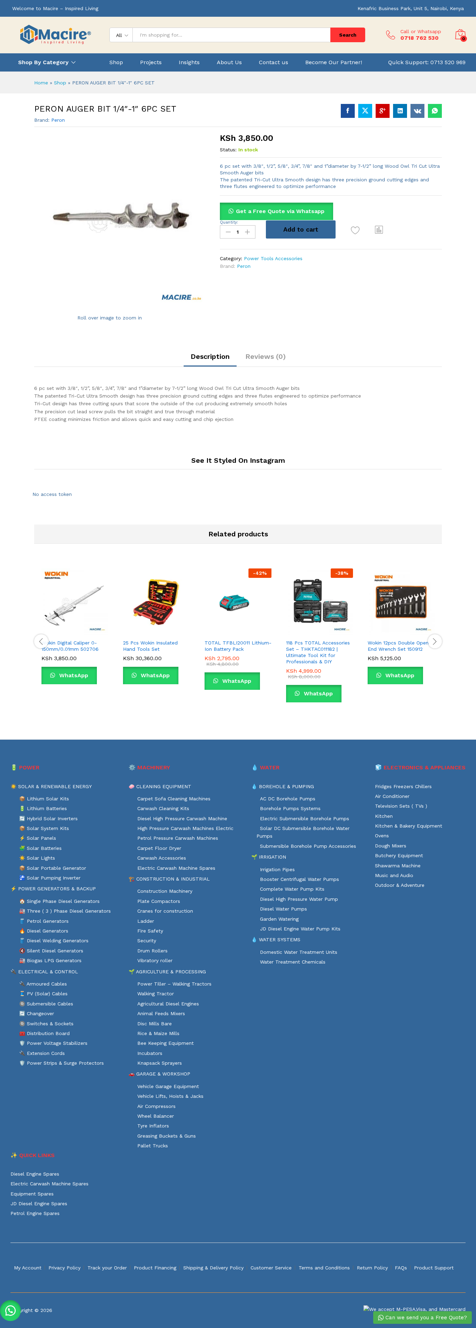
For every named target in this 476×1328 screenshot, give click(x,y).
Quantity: (229, 222)
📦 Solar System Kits (44, 828)
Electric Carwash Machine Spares (176, 868)
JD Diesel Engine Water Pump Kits (300, 928)
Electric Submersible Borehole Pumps (304, 818)
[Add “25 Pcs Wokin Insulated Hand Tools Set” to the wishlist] (163, 628)
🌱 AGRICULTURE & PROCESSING (167, 971)
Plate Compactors (158, 901)
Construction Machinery (164, 891)
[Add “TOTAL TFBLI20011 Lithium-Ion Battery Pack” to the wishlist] (244, 628)
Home (41, 82)
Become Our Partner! (333, 62)
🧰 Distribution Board (44, 1033)
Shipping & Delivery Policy (213, 1267)
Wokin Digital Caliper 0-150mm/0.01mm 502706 (70, 646)
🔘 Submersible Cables (46, 1003)
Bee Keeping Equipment (165, 1043)
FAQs (401, 1267)
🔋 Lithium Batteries (43, 808)
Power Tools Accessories (273, 258)
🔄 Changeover (36, 1013)
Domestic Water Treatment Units (298, 952)
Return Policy (372, 1267)
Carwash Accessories (161, 858)
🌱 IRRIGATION (268, 857)
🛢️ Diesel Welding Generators (54, 940)
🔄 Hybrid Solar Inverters (48, 818)
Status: (228, 149)
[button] (379, 229)
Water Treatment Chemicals (292, 962)
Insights (189, 62)
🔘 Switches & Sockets (46, 1023)
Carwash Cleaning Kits (163, 808)
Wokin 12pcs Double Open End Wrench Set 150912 (398, 646)
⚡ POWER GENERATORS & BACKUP (53, 888)
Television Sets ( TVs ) (401, 806)
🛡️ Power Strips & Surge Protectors (61, 1063)
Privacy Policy (64, 1267)
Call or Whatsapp (420, 31)
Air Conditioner (392, 796)
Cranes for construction (165, 911)
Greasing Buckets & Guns (166, 1136)
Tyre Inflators (153, 1126)
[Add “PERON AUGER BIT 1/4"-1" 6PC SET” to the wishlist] (355, 230)
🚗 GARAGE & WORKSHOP (159, 1074)
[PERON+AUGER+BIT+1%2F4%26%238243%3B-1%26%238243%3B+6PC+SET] (365, 111)
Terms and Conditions (324, 1267)
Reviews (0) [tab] (265, 356)
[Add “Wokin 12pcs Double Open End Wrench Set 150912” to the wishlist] (407, 628)
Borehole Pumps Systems (290, 808)
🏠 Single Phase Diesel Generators (59, 901)
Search (347, 35)
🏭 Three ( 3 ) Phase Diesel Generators (65, 911)
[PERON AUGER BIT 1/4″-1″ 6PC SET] (348, 111)
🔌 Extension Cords (42, 1053)
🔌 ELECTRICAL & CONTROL (44, 971)
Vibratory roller (154, 960)
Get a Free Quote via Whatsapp (280, 211)
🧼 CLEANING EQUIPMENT (160, 786)
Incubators (149, 1053)
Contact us (273, 62)
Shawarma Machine (398, 865)
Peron (58, 120)
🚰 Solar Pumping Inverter (49, 878)
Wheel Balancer (155, 1116)
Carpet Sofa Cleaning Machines (173, 798)
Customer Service (271, 1267)
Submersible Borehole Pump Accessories (308, 846)
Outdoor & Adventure (399, 885)
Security (146, 940)
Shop (116, 62)
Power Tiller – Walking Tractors (174, 984)
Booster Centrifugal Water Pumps (299, 879)
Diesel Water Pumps (283, 909)
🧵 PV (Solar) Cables (43, 993)
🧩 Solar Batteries (40, 848)
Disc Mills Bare (154, 1023)
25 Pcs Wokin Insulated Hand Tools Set (150, 646)
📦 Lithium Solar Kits (44, 798)
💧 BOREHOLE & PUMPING (282, 786)
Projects (151, 62)
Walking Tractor (155, 993)
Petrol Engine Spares (35, 1213)
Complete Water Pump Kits (292, 889)
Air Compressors (156, 1106)
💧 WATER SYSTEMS (275, 939)
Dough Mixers (390, 845)
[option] (75, 631)
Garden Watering (279, 919)
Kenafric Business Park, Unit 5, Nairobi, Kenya (411, 8)
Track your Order (107, 1267)
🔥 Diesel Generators (43, 931)
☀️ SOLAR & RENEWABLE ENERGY (51, 786)
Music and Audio (394, 875)
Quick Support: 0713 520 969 (427, 62)
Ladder (145, 921)
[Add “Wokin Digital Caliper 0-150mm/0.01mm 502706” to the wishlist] (81, 628)
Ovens (382, 835)
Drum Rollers (152, 950)
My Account (27, 1267)
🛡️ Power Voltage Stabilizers (53, 1043)
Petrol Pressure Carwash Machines (177, 838)
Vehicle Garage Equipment (168, 1086)
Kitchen (384, 816)
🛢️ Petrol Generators (44, 921)
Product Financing (155, 1267)
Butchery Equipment (399, 855)
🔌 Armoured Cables (43, 984)
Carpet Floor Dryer (159, 848)
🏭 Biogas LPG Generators (50, 960)
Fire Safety (150, 931)
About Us (229, 62)
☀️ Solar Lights (37, 858)
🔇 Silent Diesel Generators (51, 950)
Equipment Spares (32, 1194)
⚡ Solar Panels (37, 838)
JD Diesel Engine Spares (38, 1203)
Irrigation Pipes (277, 869)
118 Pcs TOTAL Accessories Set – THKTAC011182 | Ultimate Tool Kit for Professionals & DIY (318, 652)
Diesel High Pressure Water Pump (299, 899)
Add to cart (300, 229)
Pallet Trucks (152, 1145)
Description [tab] (210, 356)
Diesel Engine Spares (34, 1174)
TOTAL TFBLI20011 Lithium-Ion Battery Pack (238, 646)
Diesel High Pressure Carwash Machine (182, 818)
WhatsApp (72, 675)
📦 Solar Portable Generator (52, 868)
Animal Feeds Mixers (161, 1013)
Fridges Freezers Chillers (403, 786)
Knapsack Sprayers (159, 1063)
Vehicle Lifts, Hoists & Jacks (170, 1096)
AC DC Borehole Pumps (287, 798)
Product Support (434, 1267)
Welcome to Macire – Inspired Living (55, 8)
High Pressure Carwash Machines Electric (185, 828)
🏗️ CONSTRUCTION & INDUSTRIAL (169, 879)
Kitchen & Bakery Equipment (408, 826)
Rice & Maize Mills (158, 1033)
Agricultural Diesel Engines (168, 1003)
